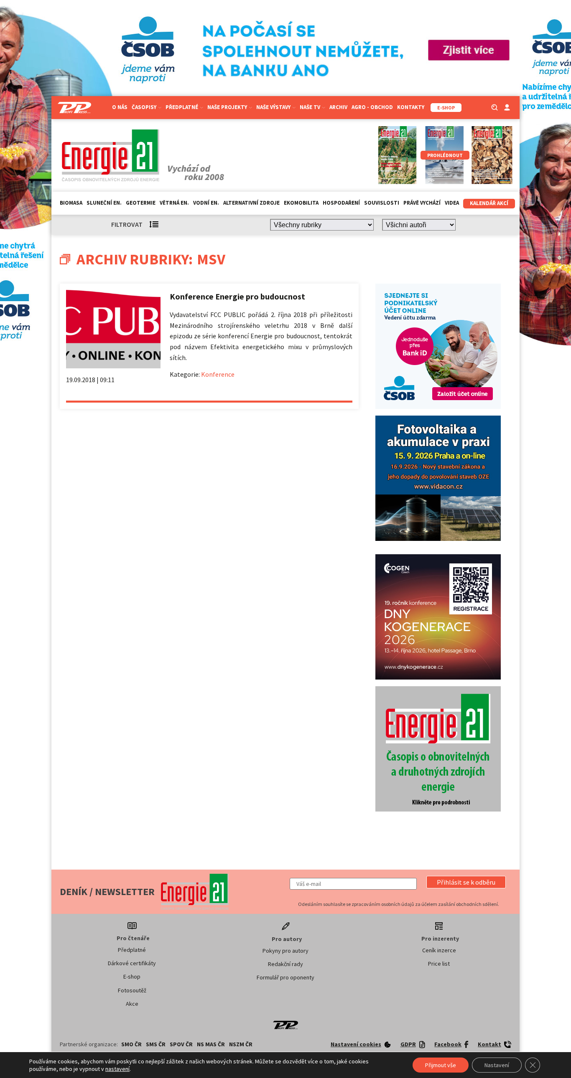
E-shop (131, 976)
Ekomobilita (301, 202)
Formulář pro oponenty (285, 977)
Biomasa (71, 202)
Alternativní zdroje (251, 202)
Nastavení (496, 1065)
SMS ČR (156, 1044)
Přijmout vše (440, 1065)
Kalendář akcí (489, 203)
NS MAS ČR (211, 1044)
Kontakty (410, 107)
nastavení (117, 1069)
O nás (119, 107)
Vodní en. (206, 202)
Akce (132, 1003)
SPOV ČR (181, 1044)
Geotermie (140, 202)
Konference (218, 374)
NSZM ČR (240, 1044)
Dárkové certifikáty (132, 963)
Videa (452, 202)
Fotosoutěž (132, 990)
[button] (466, 882)
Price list (439, 963)
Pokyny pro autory (285, 950)
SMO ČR (131, 1044)
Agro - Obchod (372, 107)
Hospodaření (341, 202)
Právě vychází (422, 202)
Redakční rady (285, 964)
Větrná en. (174, 202)
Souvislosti (381, 202)
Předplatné (132, 950)
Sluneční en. (104, 202)
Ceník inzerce (439, 950)
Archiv (338, 107)
